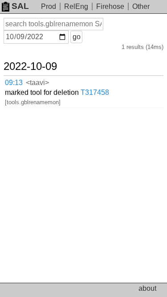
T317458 (95, 92)
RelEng (76, 6)
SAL (20, 6)
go (77, 37)
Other (141, 6)
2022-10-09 (30, 66)
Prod (48, 6)
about (147, 288)
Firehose (110, 6)
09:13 (14, 82)
